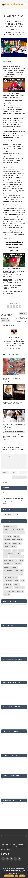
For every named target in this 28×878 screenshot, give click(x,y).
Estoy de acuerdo (9, 875)
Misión (21, 557)
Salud (22, 581)
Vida (22, 587)
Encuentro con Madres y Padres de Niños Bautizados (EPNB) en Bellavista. (13, 273)
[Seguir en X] (7, 859)
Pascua (15, 577)
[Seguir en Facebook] (3, 859)
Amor (5, 533)
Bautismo (12, 533)
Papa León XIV (19, 570)
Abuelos (6, 526)
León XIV (17, 553)
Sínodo (17, 587)
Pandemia (14, 567)
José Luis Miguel (15, 32)
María (5, 557)
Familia (14, 546)
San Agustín (7, 584)
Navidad (6, 563)
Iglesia (15, 550)
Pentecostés (8, 581)
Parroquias (7, 577)
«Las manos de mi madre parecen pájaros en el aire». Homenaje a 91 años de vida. (13, 378)
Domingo (20, 540)
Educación (7, 543)
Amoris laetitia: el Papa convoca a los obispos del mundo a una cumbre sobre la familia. (14, 426)
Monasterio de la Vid (10, 560)
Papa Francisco (8, 570)
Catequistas (7, 536)
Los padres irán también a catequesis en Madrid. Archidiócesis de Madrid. (14, 281)
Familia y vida (17, 34)
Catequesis (10, 34)
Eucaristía (7, 546)
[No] (26, 872)
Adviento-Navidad (9, 529)
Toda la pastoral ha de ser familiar (13, 292)
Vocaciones (19, 591)
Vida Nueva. (10, 238)
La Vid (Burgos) (8, 553)
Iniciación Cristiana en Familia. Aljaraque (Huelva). (12, 287)
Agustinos (20, 529)
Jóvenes (21, 550)
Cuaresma (16, 536)
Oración (6, 567)
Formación (7, 550)
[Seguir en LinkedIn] (15, 859)
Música (21, 560)
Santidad (16, 584)
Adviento (14, 526)
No (16, 875)
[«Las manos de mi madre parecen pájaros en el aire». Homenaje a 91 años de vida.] (14, 366)
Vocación (7, 594)
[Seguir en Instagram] (11, 859)
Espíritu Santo (16, 543)
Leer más (22, 875)
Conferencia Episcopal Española (13, 100)
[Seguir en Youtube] (19, 859)
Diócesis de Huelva (9, 540)
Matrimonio (13, 557)
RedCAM (16, 581)
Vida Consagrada (9, 591)
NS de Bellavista (16, 563)
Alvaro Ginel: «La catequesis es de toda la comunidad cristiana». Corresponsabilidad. (12, 403)
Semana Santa (8, 587)
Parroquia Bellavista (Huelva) (13, 574)
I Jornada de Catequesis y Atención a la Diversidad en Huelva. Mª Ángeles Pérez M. (13, 436)
